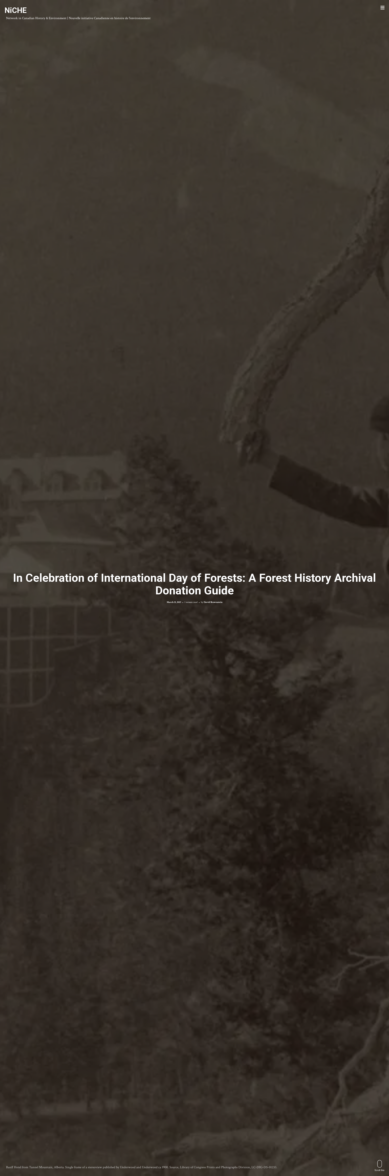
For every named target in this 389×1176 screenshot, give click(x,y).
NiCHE (16, 10)
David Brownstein (213, 602)
